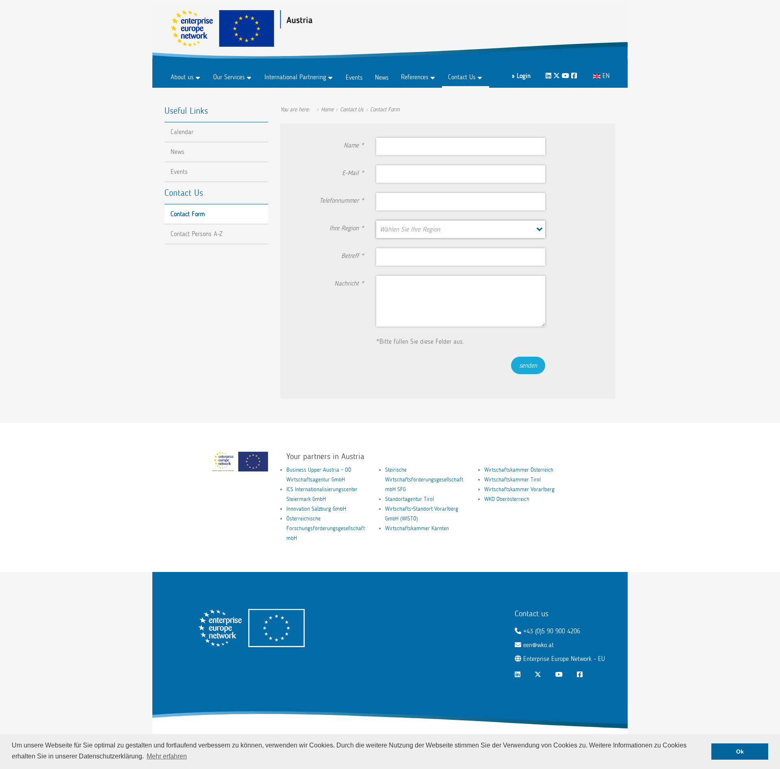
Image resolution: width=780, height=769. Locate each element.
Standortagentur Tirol (409, 499)
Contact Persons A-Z (197, 234)
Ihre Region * (346, 228)
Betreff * (352, 256)
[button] (460, 229)
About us (182, 77)
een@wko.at (538, 645)
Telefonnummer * (341, 200)
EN (605, 76)
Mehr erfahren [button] (167, 756)
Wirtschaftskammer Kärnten (417, 528)
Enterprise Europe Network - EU (564, 659)
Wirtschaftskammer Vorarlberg (519, 489)
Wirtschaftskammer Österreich (518, 469)
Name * (354, 145)
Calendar (182, 132)
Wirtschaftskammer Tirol (512, 479)
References (415, 77)
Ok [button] (740, 751)
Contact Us (462, 77)
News (382, 77)
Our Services (229, 77)
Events (354, 77)
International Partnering (295, 77)
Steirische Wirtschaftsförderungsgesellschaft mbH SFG (424, 479)
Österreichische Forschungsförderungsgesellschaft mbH (325, 528)
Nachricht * (349, 283)
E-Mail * (353, 173)
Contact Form (188, 214)
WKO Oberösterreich (506, 499)
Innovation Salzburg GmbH (316, 508)
